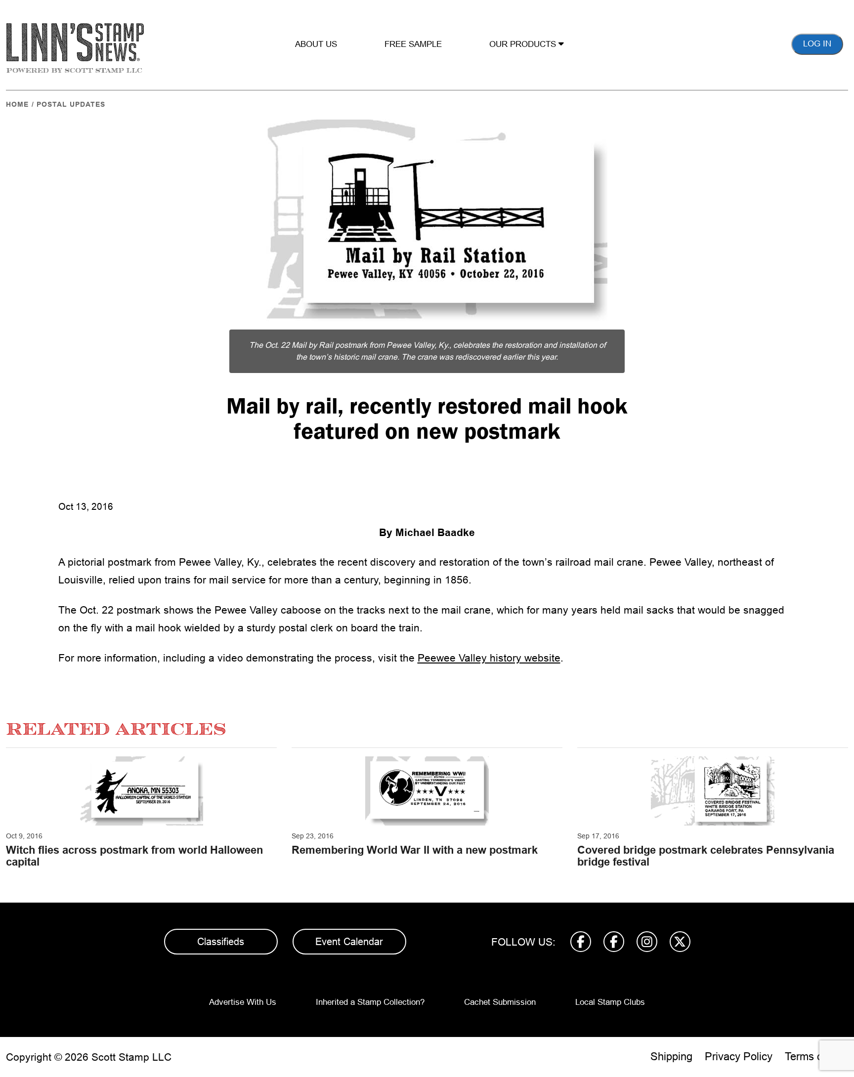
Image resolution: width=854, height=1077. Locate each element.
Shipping (671, 1056)
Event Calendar (349, 941)
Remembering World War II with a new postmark (415, 850)
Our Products (523, 44)
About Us (316, 44)
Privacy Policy (738, 1056)
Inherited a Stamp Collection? (370, 1002)
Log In (817, 43)
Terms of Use (816, 1056)
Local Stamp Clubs (610, 1002)
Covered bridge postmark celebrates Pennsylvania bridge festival (705, 856)
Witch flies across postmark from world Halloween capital (134, 856)
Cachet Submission (500, 1002)
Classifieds (220, 941)
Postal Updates (71, 104)
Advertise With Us (242, 1002)
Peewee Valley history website (489, 657)
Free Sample (413, 44)
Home (17, 104)
